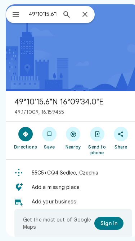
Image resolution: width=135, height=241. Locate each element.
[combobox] (43, 14)
